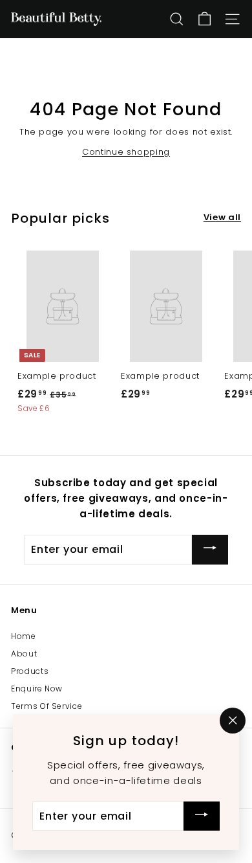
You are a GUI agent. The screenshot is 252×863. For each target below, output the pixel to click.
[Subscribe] (210, 549)
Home (23, 636)
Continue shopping (126, 152)
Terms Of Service (46, 706)
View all (222, 217)
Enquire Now (37, 688)
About (24, 653)
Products (29, 671)
